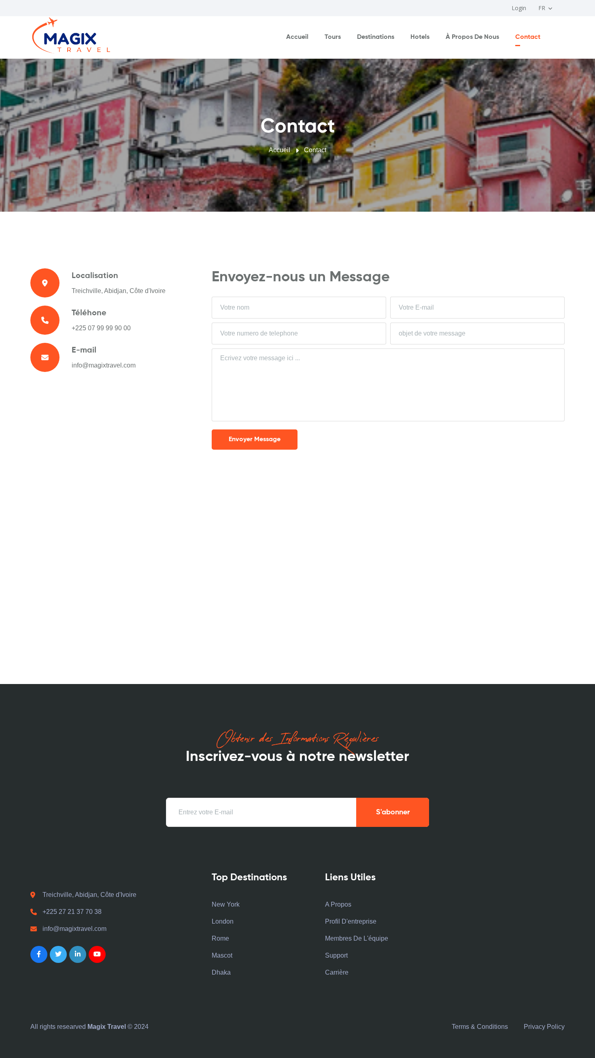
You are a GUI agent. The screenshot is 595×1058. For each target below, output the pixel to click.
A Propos (338, 904)
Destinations (375, 37)
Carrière (336, 972)
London (223, 921)
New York (226, 904)
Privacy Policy (544, 1026)
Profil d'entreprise (350, 921)
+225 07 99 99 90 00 (101, 328)
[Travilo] (70, 35)
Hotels (419, 37)
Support (336, 955)
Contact (527, 37)
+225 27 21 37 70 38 (72, 911)
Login (519, 8)
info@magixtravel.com (104, 365)
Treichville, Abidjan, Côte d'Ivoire (89, 894)
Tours (333, 37)
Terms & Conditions (480, 1026)
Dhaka (221, 972)
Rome (220, 938)
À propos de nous (472, 37)
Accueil (297, 37)
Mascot (222, 955)
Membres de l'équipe (356, 938)
